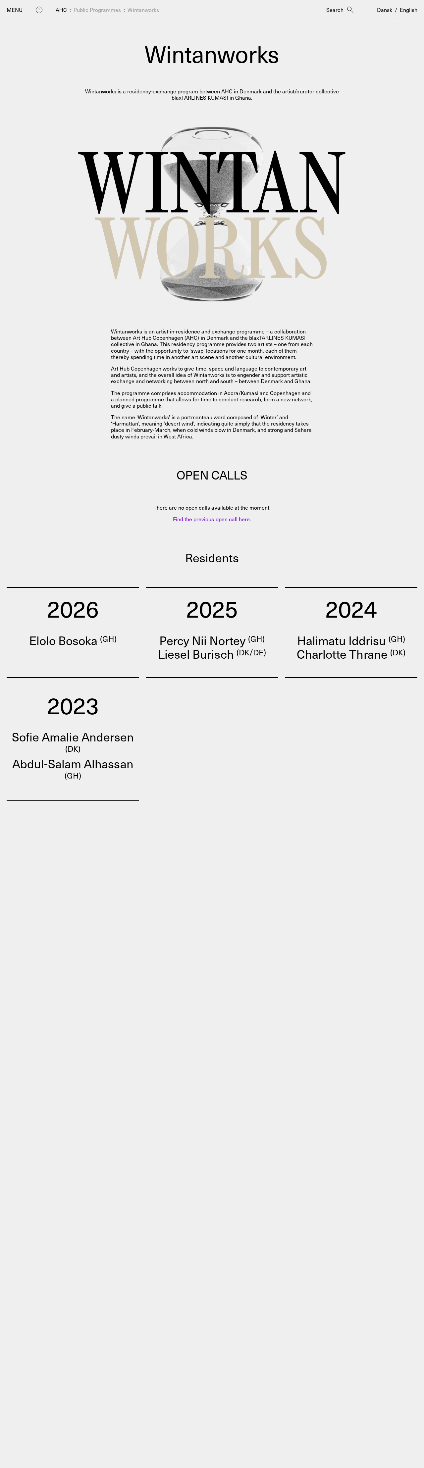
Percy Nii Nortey (211, 640)
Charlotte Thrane (351, 653)
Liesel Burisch (212, 653)
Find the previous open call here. (212, 519)
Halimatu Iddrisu (351, 640)
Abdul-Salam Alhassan (72, 769)
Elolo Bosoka (73, 640)
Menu (15, 10)
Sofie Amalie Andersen (73, 742)
